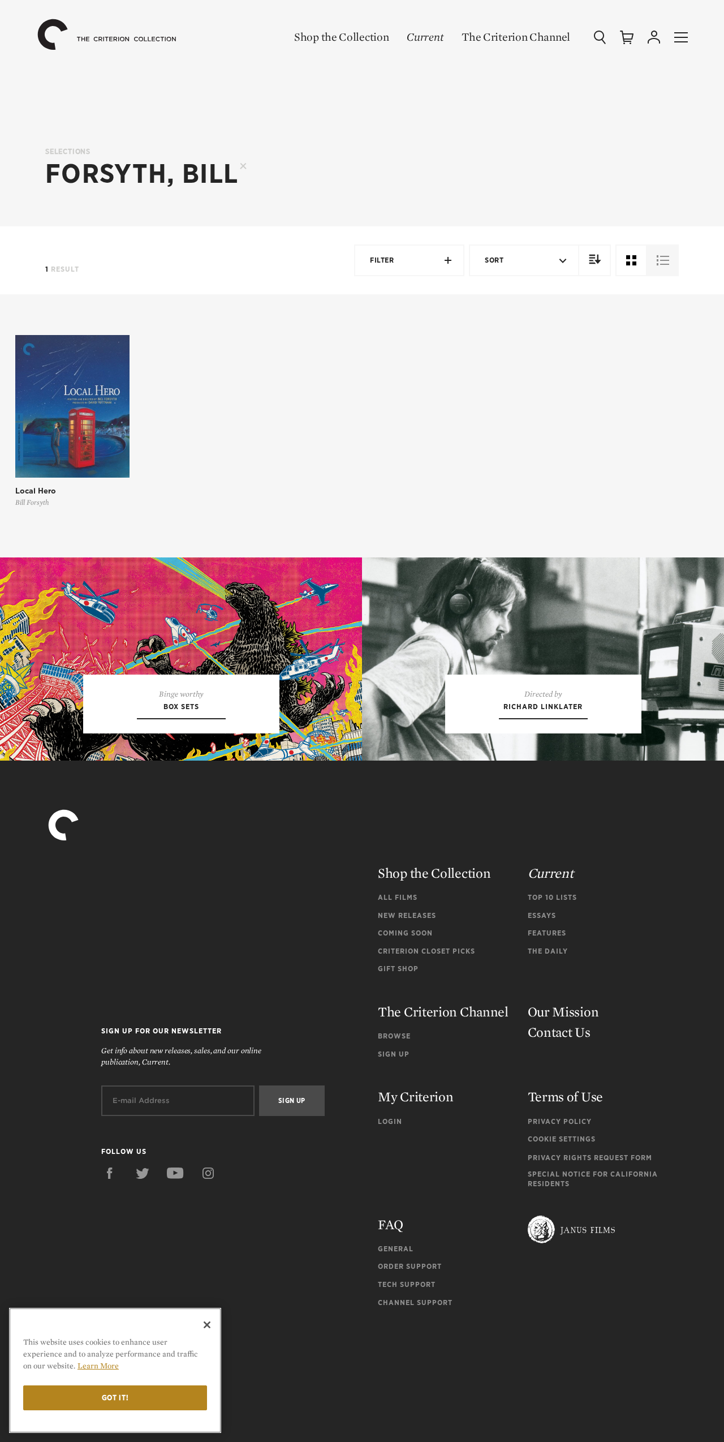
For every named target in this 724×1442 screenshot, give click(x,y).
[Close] (207, 1324)
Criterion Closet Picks (426, 951)
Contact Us (559, 1032)
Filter (382, 260)
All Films (397, 897)
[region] (115, 1370)
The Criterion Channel (516, 36)
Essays (542, 915)
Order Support (410, 1266)
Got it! (115, 1397)
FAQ (390, 1224)
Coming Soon (405, 933)
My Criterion (415, 1096)
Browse (394, 1036)
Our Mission (563, 1011)
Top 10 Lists (552, 897)
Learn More (98, 1366)
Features (547, 933)
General (395, 1248)
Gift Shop (398, 968)
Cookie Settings (562, 1139)
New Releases (407, 915)
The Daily (548, 951)
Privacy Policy (560, 1121)
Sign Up (394, 1054)
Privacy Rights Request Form (590, 1157)
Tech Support (407, 1284)
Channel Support (415, 1302)
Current (425, 36)
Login (390, 1121)
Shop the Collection (341, 36)
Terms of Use (565, 1096)
